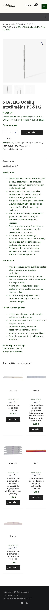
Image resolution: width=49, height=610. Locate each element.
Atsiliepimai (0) (10, 166)
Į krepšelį (32, 132)
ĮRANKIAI (17, 143)
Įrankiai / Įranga (28, 143)
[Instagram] (27, 603)
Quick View (13, 394)
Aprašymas (8, 161)
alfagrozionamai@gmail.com (17, 598)
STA (17, 146)
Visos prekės (24, 146)
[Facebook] (22, 603)
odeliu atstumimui (16, 149)
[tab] (24, 161)
